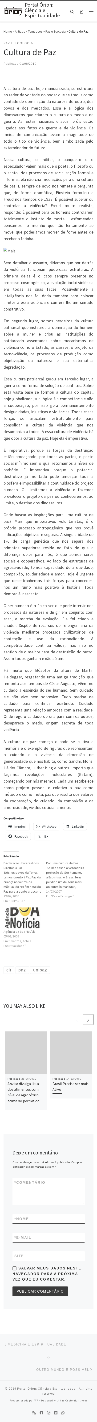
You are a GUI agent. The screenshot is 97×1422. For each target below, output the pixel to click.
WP (36, 1400)
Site (19, 1256)
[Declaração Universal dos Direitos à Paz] (25, 882)
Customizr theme (76, 1400)
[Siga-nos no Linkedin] (55, 1413)
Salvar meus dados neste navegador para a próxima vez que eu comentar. (46, 1273)
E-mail (22, 1237)
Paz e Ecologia (55, 31)
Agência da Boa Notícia (20, 931)
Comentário (29, 1182)
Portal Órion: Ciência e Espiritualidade (46, 1389)
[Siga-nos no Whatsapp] (63, 1413)
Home (8, 31)
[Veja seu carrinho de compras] (81, 11)
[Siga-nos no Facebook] (41, 1413)
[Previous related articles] (77, 1019)
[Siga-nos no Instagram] (48, 1413)
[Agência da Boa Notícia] (22, 918)
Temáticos (35, 31)
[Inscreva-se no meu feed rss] (34, 1413)
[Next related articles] (88, 1019)
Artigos (20, 31)
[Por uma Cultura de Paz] (67, 879)
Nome (21, 1219)
